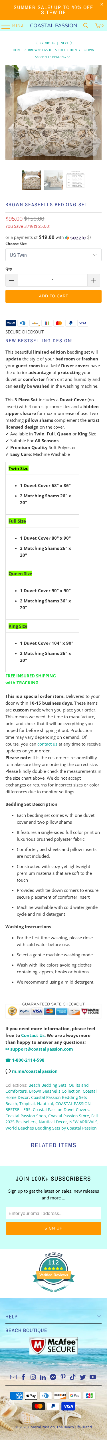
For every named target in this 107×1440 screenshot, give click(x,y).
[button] (53, 237)
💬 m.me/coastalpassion (31, 1071)
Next (65, 43)
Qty (8, 268)
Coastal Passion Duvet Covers (61, 1109)
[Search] (85, 25)
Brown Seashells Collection (54, 1091)
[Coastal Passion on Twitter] (83, 1377)
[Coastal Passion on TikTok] (73, 1377)
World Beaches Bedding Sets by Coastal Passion (51, 1128)
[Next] (97, 113)
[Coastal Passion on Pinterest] (63, 1377)
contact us (47, 744)
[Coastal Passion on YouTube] (92, 1377)
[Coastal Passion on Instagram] (33, 1377)
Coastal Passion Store (68, 1115)
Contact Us (33, 1035)
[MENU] (3, 25)
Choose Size (16, 243)
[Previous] (9, 113)
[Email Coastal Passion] (13, 1377)
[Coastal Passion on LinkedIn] (43, 1377)
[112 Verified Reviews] (53, 1294)
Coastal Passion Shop (25, 1115)
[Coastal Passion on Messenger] (53, 1377)
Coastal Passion (53, 25)
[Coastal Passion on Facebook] (23, 1377)
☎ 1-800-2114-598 (25, 1060)
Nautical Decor (53, 1121)
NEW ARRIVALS (83, 1121)
